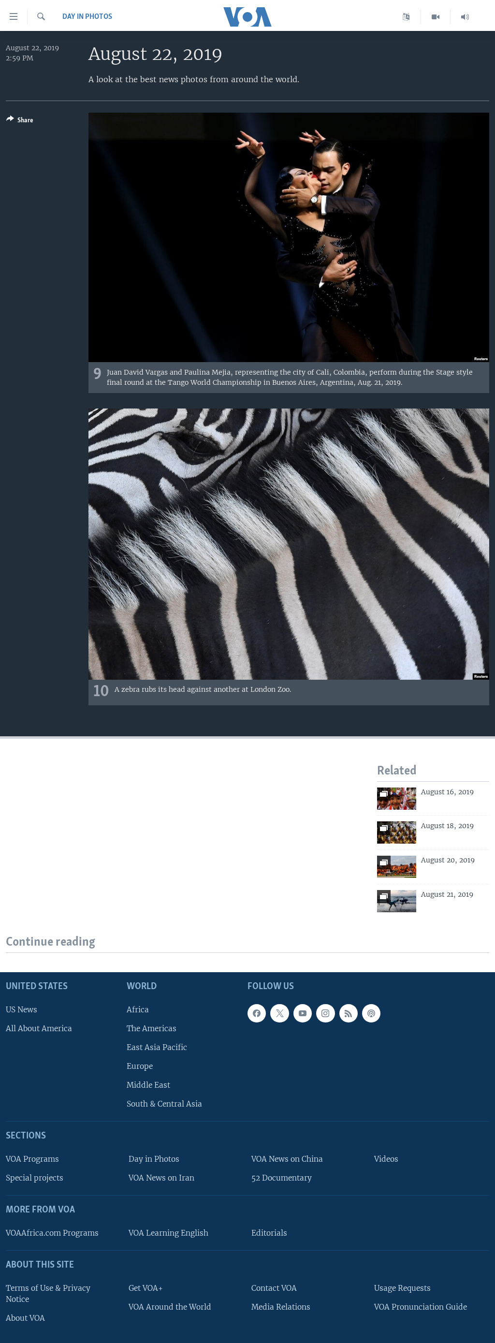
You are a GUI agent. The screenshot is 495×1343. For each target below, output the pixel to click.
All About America (39, 1028)
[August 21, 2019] (396, 901)
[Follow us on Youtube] (302, 1013)
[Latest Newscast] (465, 17)
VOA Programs (32, 1159)
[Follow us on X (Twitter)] (279, 1013)
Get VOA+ (146, 1288)
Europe (140, 1066)
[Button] (19, 122)
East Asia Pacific (157, 1047)
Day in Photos (87, 17)
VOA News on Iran (161, 1177)
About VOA (25, 1318)
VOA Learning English (168, 1233)
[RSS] (348, 1013)
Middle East (148, 1085)
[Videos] (436, 17)
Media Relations (280, 1307)
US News (21, 1009)
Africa (138, 1009)
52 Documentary (281, 1177)
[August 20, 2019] (396, 867)
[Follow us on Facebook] (257, 1013)
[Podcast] (371, 1013)
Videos (386, 1159)
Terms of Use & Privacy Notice (48, 1294)
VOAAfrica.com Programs (52, 1233)
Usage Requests (402, 1288)
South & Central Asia (164, 1104)
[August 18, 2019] (396, 832)
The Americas (151, 1028)
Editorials (269, 1233)
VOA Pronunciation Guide (420, 1307)
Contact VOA (274, 1288)
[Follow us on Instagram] (325, 1013)
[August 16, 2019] (396, 799)
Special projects (34, 1177)
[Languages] (406, 17)
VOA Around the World (170, 1307)
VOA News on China (287, 1159)
